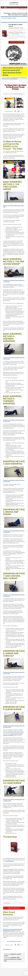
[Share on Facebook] (15, 111)
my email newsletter (9, 861)
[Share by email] (22, 111)
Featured (19, 954)
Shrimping (19, 959)
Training (6, 955)
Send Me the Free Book (14, 908)
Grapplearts (14, 3)
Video (5, 960)
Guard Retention (12, 959)
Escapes (6, 959)
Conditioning (13, 954)
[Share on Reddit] (18, 111)
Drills (18, 957)
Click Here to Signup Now (16, 42)
